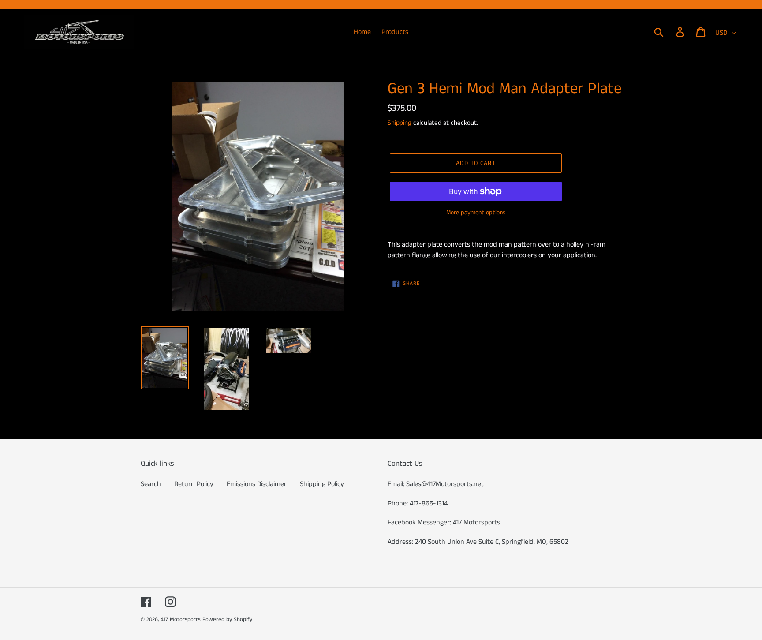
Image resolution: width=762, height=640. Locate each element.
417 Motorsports (181, 619)
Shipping (399, 122)
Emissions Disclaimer (257, 484)
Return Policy (193, 484)
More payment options (475, 212)
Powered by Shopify (227, 619)
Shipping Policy (322, 484)
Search (151, 484)
